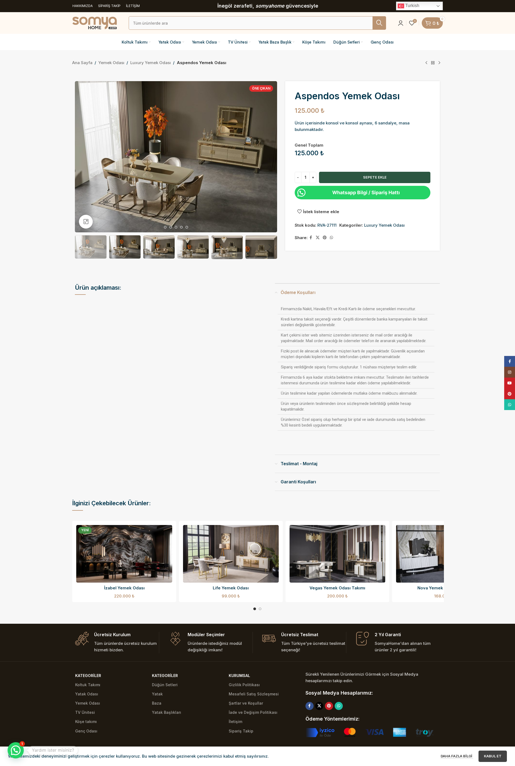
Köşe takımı (86, 721)
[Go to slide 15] (186, 227)
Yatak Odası (86, 694)
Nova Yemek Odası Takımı (444, 587)
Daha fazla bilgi (457, 756)
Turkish (411, 5)
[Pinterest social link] (324, 237)
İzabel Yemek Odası (124, 587)
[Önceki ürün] (426, 63)
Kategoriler (88, 675)
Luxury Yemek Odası (150, 62)
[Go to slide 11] (165, 227)
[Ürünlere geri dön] (433, 63)
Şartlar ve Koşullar (246, 703)
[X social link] (317, 237)
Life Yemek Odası (231, 587)
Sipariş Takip (241, 731)
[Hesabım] (400, 23)
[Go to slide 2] (260, 608)
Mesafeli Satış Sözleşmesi (254, 694)
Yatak (157, 694)
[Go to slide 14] (181, 227)
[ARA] (379, 23)
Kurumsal (239, 675)
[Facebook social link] (311, 237)
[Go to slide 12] (170, 227)
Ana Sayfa (82, 62)
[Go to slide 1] (254, 608)
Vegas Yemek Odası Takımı (337, 587)
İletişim (235, 721)
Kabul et (492, 756)
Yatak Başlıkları (166, 712)
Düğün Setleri (165, 684)
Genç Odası (86, 731)
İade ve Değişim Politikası (253, 712)
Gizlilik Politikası (244, 684)
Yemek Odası (111, 62)
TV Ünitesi (85, 712)
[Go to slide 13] (176, 227)
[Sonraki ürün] (439, 63)
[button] (81, 247)
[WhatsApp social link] (331, 237)
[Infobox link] (117, 642)
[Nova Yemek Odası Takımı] (444, 554)
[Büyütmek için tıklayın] (85, 221)
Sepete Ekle (375, 177)
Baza (156, 703)
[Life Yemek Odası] (231, 554)
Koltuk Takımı (87, 684)
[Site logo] (94, 22)
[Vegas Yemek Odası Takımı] (337, 554)
